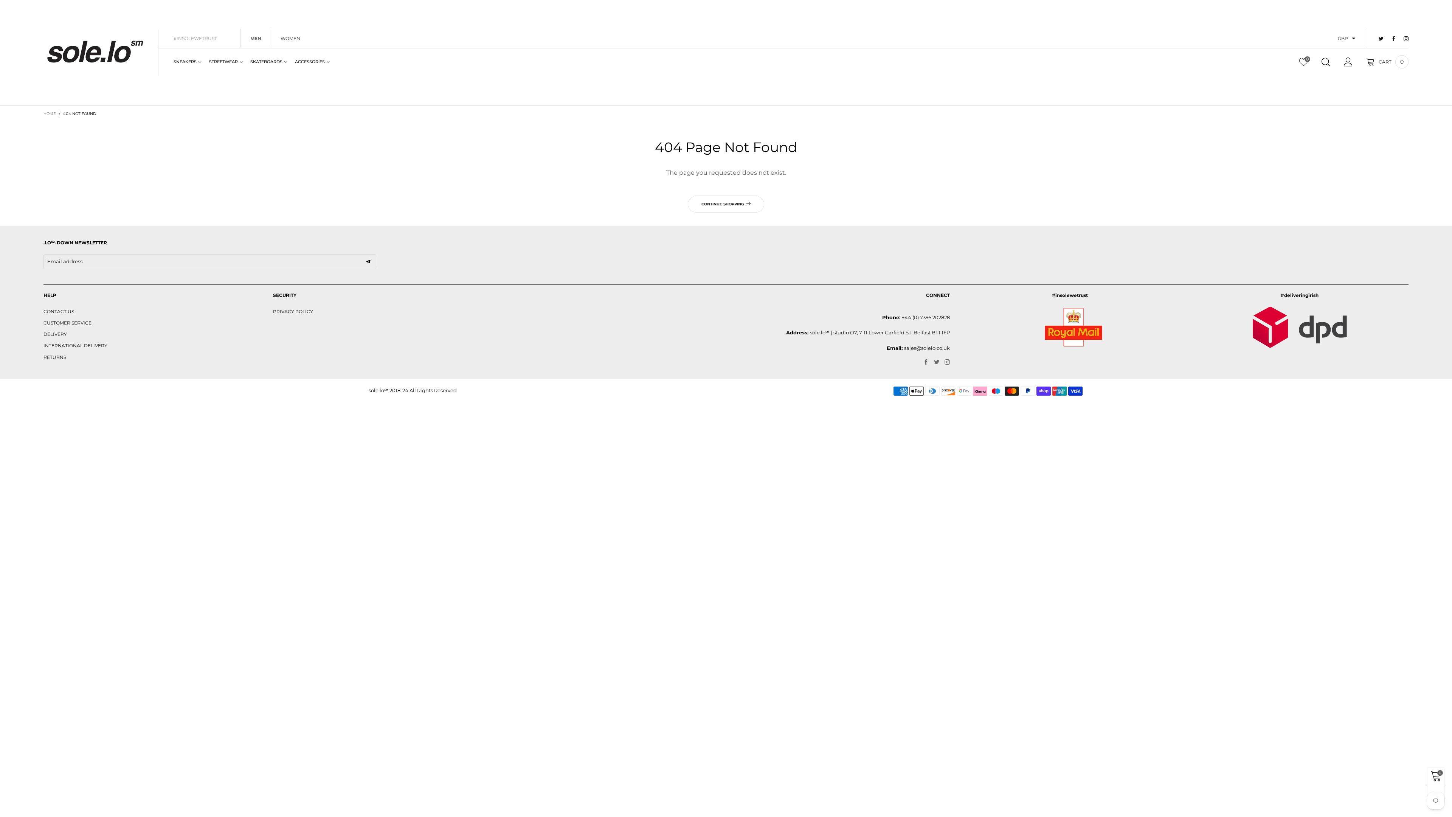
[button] (368, 261)
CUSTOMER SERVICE (67, 323)
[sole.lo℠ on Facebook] (926, 362)
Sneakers (185, 61)
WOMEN (290, 38)
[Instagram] (1406, 39)
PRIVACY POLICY (293, 311)
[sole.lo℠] (95, 51)
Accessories (310, 61)
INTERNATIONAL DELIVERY (75, 345)
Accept (1381, 806)
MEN (255, 38)
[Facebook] (1393, 39)
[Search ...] (1326, 62)
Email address (64, 261)
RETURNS (54, 357)
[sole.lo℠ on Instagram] (947, 362)
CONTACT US (58, 311)
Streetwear (223, 61)
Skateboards (266, 61)
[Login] (1348, 62)
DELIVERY (55, 334)
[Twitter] (1381, 39)
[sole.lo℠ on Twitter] (936, 362)
